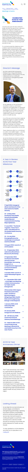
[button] (22, 4)
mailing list (6, 432)
